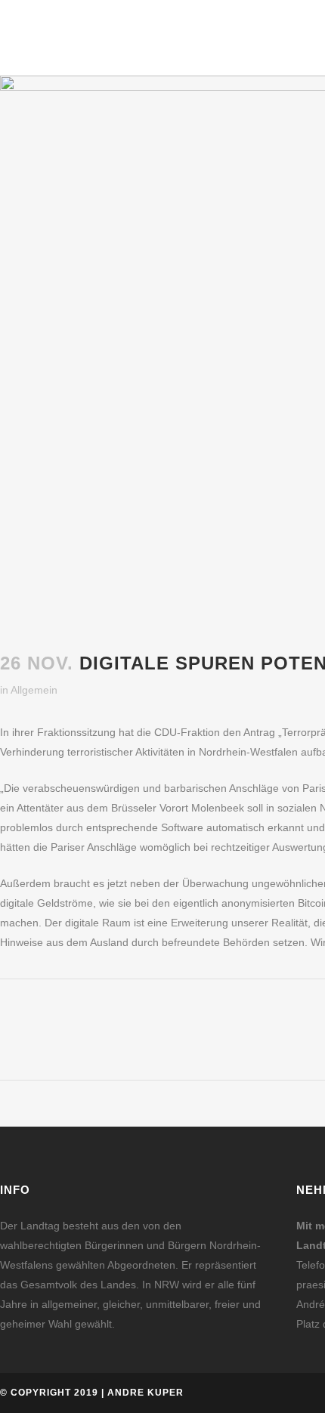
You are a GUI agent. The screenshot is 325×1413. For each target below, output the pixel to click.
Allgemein (34, 690)
